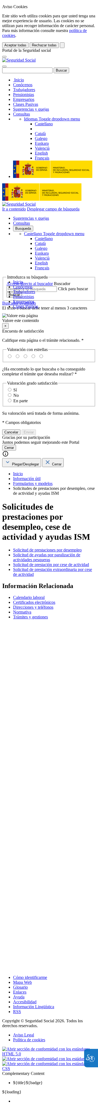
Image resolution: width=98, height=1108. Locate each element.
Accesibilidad (24, 1002)
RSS (17, 1011)
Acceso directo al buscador (30, 283)
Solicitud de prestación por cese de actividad (51, 564)
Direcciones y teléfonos (33, 607)
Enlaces (19, 992)
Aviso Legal (23, 1035)
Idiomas (52, 119)
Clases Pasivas (25, 104)
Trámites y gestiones (30, 617)
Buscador (62, 283)
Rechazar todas (44, 45)
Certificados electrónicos (34, 602)
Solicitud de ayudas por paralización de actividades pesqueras (46, 557)
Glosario (20, 987)
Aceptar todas (15, 45)
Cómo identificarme (30, 977)
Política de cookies (29, 1039)
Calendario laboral (29, 597)
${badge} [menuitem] (28, 1082)
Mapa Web (22, 982)
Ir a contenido (14, 209)
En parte (20, 400)
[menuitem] (54, 1101)
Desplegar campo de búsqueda (53, 209)
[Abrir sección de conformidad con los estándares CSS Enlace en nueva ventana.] (49, 1068)
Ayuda (18, 997)
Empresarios (23, 99)
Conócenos (22, 84)
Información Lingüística (33, 1006)
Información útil (27, 478)
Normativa (22, 612)
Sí (15, 390)
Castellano (54, 233)
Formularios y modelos (33, 483)
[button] (49, 318)
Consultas (21, 114)
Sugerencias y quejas (31, 109)
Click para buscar (73, 288)
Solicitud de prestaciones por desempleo (47, 550)
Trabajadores (24, 89)
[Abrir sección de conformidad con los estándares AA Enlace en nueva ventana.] (48, 1058)
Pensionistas (23, 94)
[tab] (21, 462)
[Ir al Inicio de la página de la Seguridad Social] (19, 60)
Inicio (18, 80)
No (16, 395)
